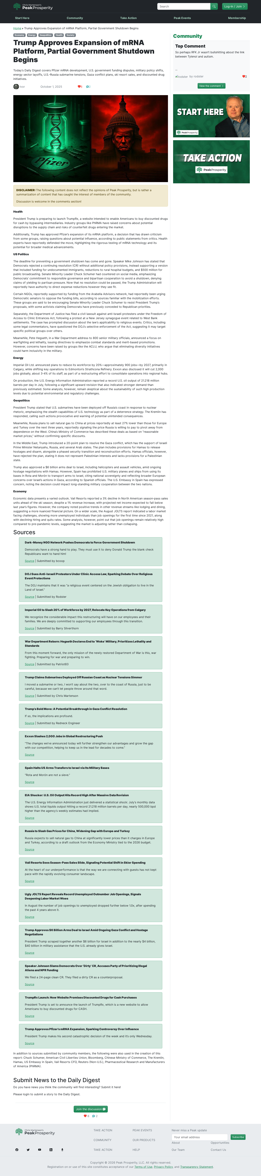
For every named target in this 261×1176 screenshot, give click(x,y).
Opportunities (220, 1142)
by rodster (196, 76)
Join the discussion (89, 1109)
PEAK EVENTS (142, 1130)
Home (17, 28)
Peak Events (182, 18)
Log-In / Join (233, 6)
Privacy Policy (163, 1167)
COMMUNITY (103, 1140)
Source (29, 561)
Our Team (178, 1150)
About (176, 1142)
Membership (237, 18)
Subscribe (238, 1137)
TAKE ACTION (103, 1130)
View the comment (210, 85)
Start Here (22, 18)
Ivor (22, 86)
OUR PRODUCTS (144, 1140)
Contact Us (218, 1150)
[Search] (214, 6)
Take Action (128, 18)
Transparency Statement (196, 1167)
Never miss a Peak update (189, 1130)
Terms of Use (143, 1167)
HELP (136, 1150)
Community (75, 18)
